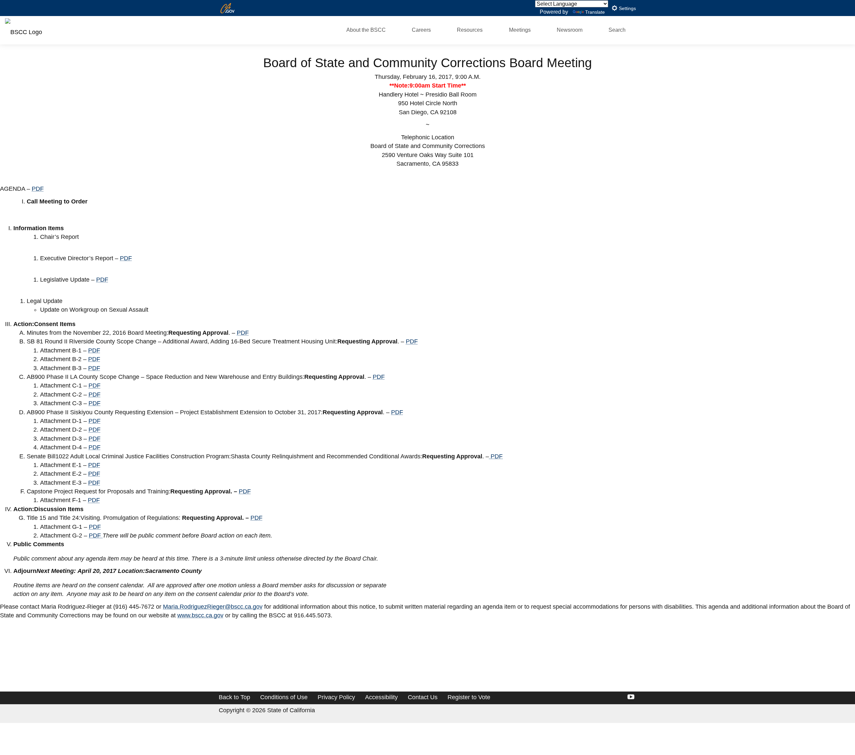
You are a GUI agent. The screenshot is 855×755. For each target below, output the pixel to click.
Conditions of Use (284, 697)
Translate (595, 12)
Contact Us (423, 697)
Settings (627, 8)
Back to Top (234, 697)
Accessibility (381, 697)
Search (617, 30)
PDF (38, 188)
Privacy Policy (336, 697)
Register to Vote (469, 697)
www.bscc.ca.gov (200, 615)
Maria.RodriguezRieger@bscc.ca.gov (213, 606)
